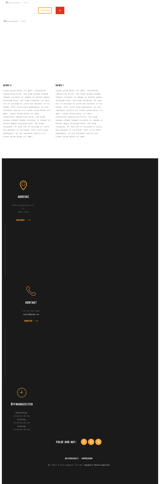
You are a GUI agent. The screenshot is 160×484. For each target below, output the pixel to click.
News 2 (7, 85)
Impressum (87, 458)
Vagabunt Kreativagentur (97, 465)
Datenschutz (72, 458)
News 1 (60, 85)
